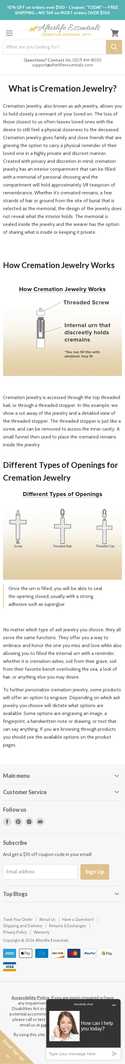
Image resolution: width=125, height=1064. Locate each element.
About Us (47, 919)
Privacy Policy (15, 932)
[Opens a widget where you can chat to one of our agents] (83, 1029)
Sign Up (94, 871)
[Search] (114, 47)
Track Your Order (17, 919)
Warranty (42, 932)
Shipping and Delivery (22, 925)
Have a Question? (78, 919)
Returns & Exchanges (67, 925)
